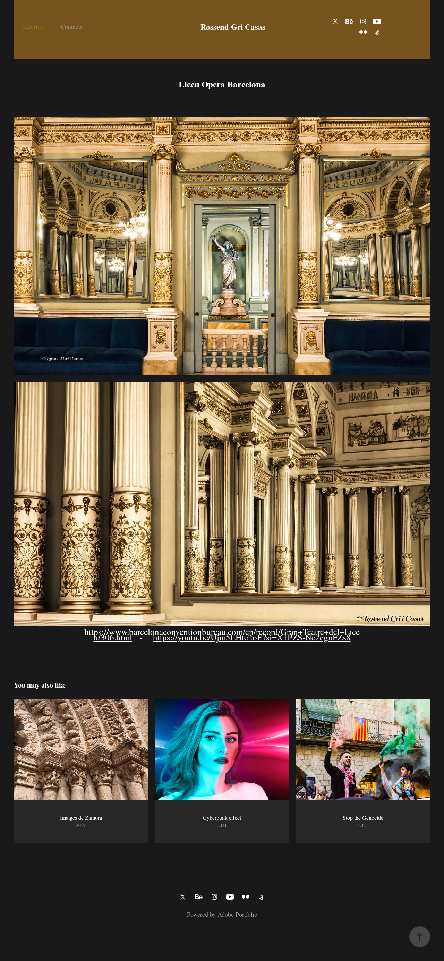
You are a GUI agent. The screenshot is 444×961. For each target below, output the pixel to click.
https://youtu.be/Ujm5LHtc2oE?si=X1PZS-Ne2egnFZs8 (252, 637)
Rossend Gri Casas (232, 27)
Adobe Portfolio (237, 914)
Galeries (32, 27)
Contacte (72, 27)
